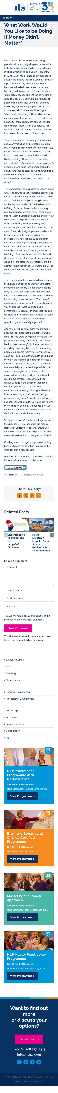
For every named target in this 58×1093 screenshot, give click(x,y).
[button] (6, 535)
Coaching (11, 673)
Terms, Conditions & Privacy (29, 1081)
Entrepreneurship (15, 724)
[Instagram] (32, 1062)
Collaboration (13, 731)
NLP (8, 666)
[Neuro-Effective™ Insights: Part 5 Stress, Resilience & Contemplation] (41, 519)
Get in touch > (29, 1039)
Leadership (12, 710)
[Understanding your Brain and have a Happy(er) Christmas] (16, 519)
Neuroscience (13, 680)
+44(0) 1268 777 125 (28, 1049)
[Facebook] (19, 1062)
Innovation (11, 717)
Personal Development (34, 475)
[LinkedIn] (38, 1062)
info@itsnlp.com (29, 1054)
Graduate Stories (15, 659)
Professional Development (20, 698)
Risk (8, 737)
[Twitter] (25, 1062)
